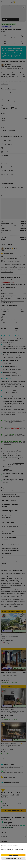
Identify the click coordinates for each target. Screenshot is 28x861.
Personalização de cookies (13, 858)
